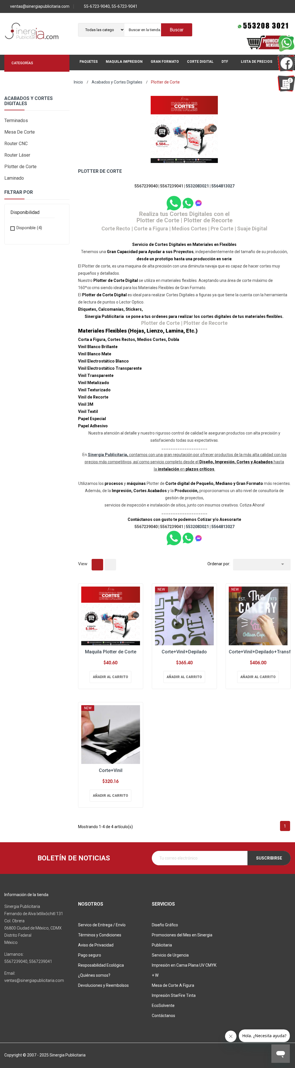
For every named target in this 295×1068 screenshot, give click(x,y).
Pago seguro (89, 955)
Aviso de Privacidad (96, 945)
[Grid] (97, 564)
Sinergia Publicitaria (107, 454)
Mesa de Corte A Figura (173, 985)
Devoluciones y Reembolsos (103, 985)
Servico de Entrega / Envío (102, 925)
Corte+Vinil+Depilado (184, 652)
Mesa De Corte (19, 132)
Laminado (14, 178)
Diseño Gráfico (165, 925)
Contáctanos (163, 1015)
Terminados (16, 120)
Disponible (29, 227)
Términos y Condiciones (99, 935)
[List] (110, 564)
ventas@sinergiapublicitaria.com (39, 6)
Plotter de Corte (20, 166)
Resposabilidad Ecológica (101, 965)
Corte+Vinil (110, 770)
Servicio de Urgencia (170, 955)
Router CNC (16, 143)
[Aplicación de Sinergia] (286, 83)
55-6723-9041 (124, 6)
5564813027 (223, 186)
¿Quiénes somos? (94, 975)
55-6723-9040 (97, 6)
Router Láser (17, 155)
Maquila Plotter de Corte (110, 652)
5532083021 (197, 186)
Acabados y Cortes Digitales (28, 101)
